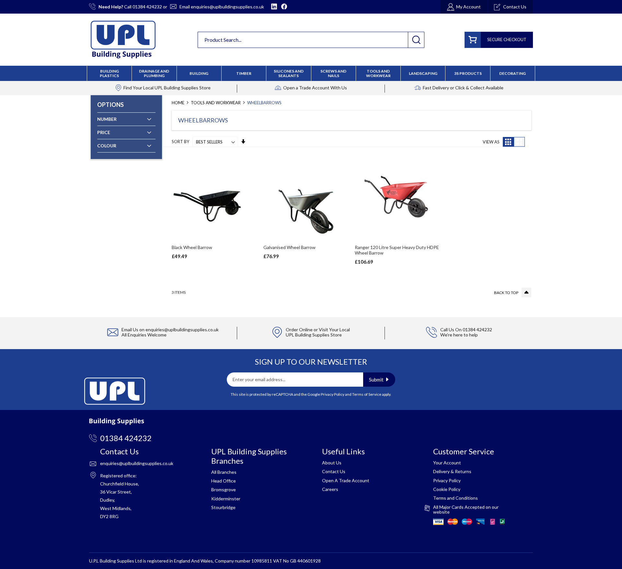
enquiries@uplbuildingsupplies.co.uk (227, 6)
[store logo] (123, 39)
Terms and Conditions (455, 498)
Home (178, 102)
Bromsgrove (223, 489)
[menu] (311, 73)
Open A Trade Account (345, 480)
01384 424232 (147, 6)
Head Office (223, 481)
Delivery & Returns (452, 471)
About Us (331, 462)
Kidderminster (225, 498)
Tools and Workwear (216, 102)
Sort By (180, 141)
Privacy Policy (332, 394)
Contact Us (333, 471)
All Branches (223, 472)
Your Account (447, 462)
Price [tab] (103, 132)
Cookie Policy (446, 489)
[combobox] (311, 40)
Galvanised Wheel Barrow (289, 247)
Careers (330, 489)
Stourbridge (223, 507)
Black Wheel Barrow (192, 247)
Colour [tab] (106, 145)
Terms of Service (366, 394)
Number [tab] (107, 119)
